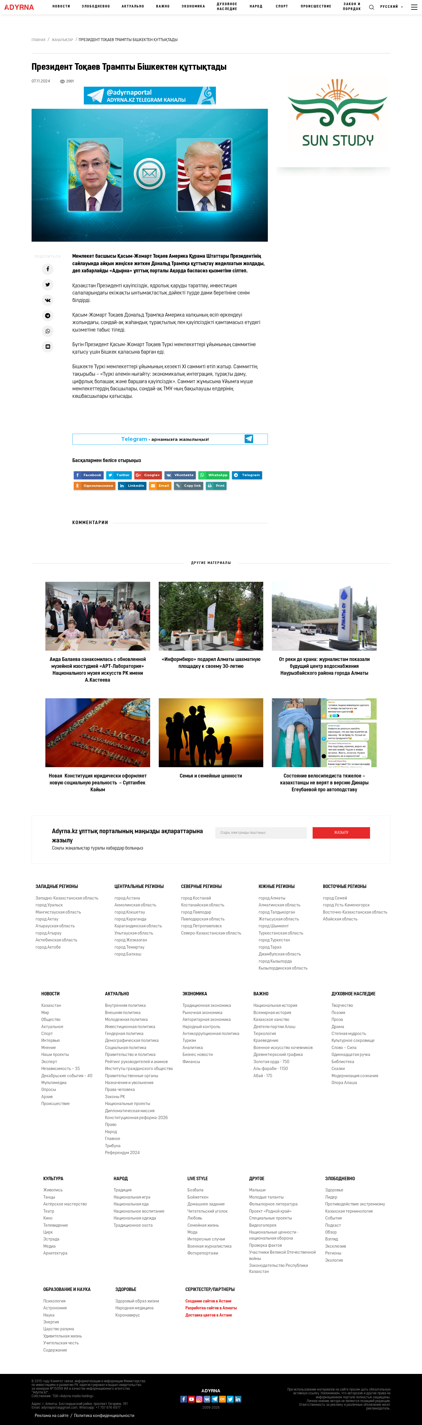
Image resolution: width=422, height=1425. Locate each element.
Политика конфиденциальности (104, 1416)
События (333, 1218)
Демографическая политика (132, 1041)
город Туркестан (274, 940)
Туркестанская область (281, 933)
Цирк (48, 1232)
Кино (48, 1218)
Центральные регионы (139, 887)
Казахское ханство (271, 1020)
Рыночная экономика (202, 1013)
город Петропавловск (201, 926)
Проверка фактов (265, 1246)
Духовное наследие (227, 7)
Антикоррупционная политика (211, 1034)
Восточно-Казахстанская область (355, 912)
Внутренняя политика (125, 1006)
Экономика (193, 6)
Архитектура (55, 1253)
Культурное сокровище (353, 1041)
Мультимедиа (54, 1083)
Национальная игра (132, 1197)
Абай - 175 (262, 1076)
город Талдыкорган (277, 912)
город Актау (47, 919)
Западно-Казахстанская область (67, 898)
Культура (53, 1179)
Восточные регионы (344, 887)
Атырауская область (55, 926)
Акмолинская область (135, 905)
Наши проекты (55, 1055)
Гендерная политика (124, 1034)
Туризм (189, 1041)
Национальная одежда (135, 1218)
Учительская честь (61, 1343)
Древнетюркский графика (278, 1055)
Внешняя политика (123, 1013)
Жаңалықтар (62, 40)
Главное (112, 1139)
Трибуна (113, 1146)
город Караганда (130, 919)
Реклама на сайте (52, 1416)
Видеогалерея (262, 1226)
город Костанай (196, 898)
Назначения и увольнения (129, 1083)
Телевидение (55, 1226)
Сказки (338, 1069)
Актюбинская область (56, 940)
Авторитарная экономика (207, 1020)
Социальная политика (125, 1048)
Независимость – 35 (60, 1069)
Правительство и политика (130, 1055)
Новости (61, 6)
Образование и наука (67, 1290)
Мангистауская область (58, 912)
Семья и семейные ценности (211, 776)
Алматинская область (279, 905)
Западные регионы (57, 887)
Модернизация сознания (355, 1076)
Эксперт (49, 1062)
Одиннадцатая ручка (351, 1055)
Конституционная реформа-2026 (136, 1118)
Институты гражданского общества (139, 1069)
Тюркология (264, 1034)
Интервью (50, 1041)
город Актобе (48, 947)
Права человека (120, 1090)
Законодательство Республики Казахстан (278, 1269)
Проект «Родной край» (270, 1211)
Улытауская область (134, 933)
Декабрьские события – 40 (66, 1076)
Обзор (331, 1232)
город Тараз (270, 947)
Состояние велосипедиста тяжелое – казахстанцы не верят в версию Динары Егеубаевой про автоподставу (324, 783)
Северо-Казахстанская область (211, 933)
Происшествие (316, 6)
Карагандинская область (138, 926)
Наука (49, 1315)
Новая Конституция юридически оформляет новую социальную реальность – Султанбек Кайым (98, 783)
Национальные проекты (127, 1104)
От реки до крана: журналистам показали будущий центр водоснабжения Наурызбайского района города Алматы (324, 666)
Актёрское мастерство (65, 1204)
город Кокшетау (130, 912)
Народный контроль (201, 1027)
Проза (337, 1020)
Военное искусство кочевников (283, 1048)
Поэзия (338, 1013)
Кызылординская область (283, 968)
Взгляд (331, 1239)
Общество (51, 1020)
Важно (163, 6)
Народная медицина (134, 1308)
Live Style (197, 1179)
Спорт (282, 6)
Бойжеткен (197, 1197)
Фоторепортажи (202, 1253)
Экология (334, 1261)
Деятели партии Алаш (274, 1027)
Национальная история (275, 1006)
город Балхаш (128, 954)
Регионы (333, 1253)
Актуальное (52, 1027)
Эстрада (51, 1239)
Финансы (191, 1062)
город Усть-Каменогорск (346, 905)
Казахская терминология (349, 1211)
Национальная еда (131, 1204)
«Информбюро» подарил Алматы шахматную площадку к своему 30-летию (211, 663)
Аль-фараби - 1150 (270, 1069)
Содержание (55, 1350)
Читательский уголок (207, 1211)
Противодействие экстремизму (355, 1204)
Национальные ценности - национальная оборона (274, 1235)
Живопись (53, 1190)
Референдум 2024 (122, 1153)
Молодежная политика (126, 1020)
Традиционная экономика (207, 1006)
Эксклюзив (335, 1246)
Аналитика (193, 1048)
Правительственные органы (131, 1076)
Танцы (49, 1197)
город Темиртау (129, 947)
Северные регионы (201, 887)
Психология (54, 1301)
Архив (47, 1097)
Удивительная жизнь (62, 1336)
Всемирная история (272, 1013)
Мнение (48, 1048)
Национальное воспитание (139, 1211)
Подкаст (333, 1226)
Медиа (49, 1246)
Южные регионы (277, 887)
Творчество (342, 1006)
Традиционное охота (133, 1226)
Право (111, 1125)
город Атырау (48, 933)
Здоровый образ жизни (137, 1301)
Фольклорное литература (273, 1204)
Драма (338, 1027)
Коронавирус (127, 1315)
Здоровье (334, 1190)
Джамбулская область (280, 954)
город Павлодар (196, 912)
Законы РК (115, 1097)
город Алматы (272, 898)
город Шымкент (274, 926)
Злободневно (96, 6)
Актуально (133, 6)
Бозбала (195, 1190)
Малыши (257, 1190)
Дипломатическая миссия (129, 1111)
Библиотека (343, 1062)
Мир (45, 1013)
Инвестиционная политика (130, 1027)
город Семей (335, 898)
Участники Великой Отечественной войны (282, 1255)
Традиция (122, 1190)
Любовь (194, 1218)
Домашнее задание (206, 1204)
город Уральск (49, 905)
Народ (256, 6)
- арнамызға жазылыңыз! (165, 439)
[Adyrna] (21, 7)
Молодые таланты (266, 1197)
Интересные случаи (206, 1239)
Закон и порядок (352, 7)
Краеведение (265, 1041)
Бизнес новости (198, 1055)
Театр (48, 1211)
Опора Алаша (344, 1083)
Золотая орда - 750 (271, 1062)
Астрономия (55, 1308)
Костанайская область (202, 905)
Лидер (331, 1197)
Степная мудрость (349, 1034)
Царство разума (58, 1329)
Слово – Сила (344, 1048)
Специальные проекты (270, 1218)
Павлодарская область (202, 919)
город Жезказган (131, 940)
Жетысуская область (279, 919)
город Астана (127, 898)
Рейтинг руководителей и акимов (136, 1062)
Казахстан (51, 1006)
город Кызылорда (275, 961)
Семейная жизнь (203, 1226)
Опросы (48, 1090)
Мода (192, 1232)
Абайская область (340, 919)
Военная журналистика (209, 1246)
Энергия (51, 1322)
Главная (38, 40)
